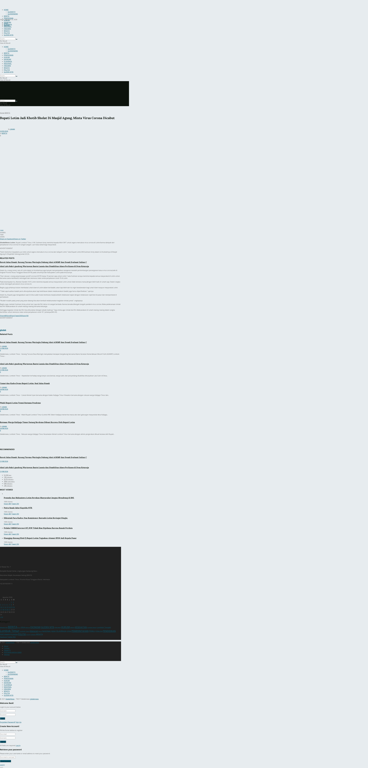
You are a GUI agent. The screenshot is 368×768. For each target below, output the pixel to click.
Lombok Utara (25, 631)
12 (5, 607)
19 (5, 610)
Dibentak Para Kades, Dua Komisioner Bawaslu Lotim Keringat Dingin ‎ (36, 518)
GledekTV (7, 650)
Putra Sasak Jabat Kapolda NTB (18, 508)
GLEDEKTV (11, 49)
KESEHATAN (81, 627)
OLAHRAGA (8, 24)
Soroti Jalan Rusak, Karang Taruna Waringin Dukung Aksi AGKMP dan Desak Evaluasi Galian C (43, 262)
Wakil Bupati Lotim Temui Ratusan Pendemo (20, 403)
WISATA (7, 31)
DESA (23, 627)
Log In (18, 745)
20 (7, 610)
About (6, 646)
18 (3, 610)
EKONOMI (7, 22)
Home (2, 113)
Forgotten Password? (7, 722)
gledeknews (34, 642)
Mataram (34, 631)
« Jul (1, 617)
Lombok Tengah (104, 627)
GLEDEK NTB (8, 35)
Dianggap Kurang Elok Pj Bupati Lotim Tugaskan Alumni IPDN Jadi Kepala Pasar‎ (40, 538)
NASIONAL (8, 27)
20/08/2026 (4, 389)
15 (12, 607)
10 (1, 607)
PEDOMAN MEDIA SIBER (12, 652)
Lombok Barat (92, 627)
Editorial (27, 627)
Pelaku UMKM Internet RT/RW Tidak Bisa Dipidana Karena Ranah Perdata (38, 528)
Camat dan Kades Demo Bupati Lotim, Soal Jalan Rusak (25, 383)
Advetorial (4, 627)
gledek (12, 129)
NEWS (53, 631)
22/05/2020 (4, 131)
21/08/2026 (4, 348)
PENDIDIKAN (8, 18)
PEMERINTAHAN (79, 631)
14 (9, 607)
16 (14, 607)
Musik (40, 631)
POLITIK (7, 33)
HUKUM (7, 20)
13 (7, 607)
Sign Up (18, 722)
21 (9, 610)
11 (3, 607)
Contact (6, 648)
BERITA (6, 53)
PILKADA (14, 634)
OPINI (69, 631)
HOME (6, 47)
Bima (19, 627)
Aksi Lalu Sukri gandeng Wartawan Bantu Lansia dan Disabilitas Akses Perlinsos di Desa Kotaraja (44, 266)
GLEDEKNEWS (13, 51)
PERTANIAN (5, 634)
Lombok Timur (9, 631)
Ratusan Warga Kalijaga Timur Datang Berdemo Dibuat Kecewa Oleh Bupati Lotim (37, 422)
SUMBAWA (33, 634)
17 (1, 610)
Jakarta (72, 627)
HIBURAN (7, 29)
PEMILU (92, 631)
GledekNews (10, 642)
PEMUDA (99, 631)
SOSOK (28, 634)
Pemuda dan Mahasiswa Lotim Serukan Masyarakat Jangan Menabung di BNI (39, 498)
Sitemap (7, 655)
